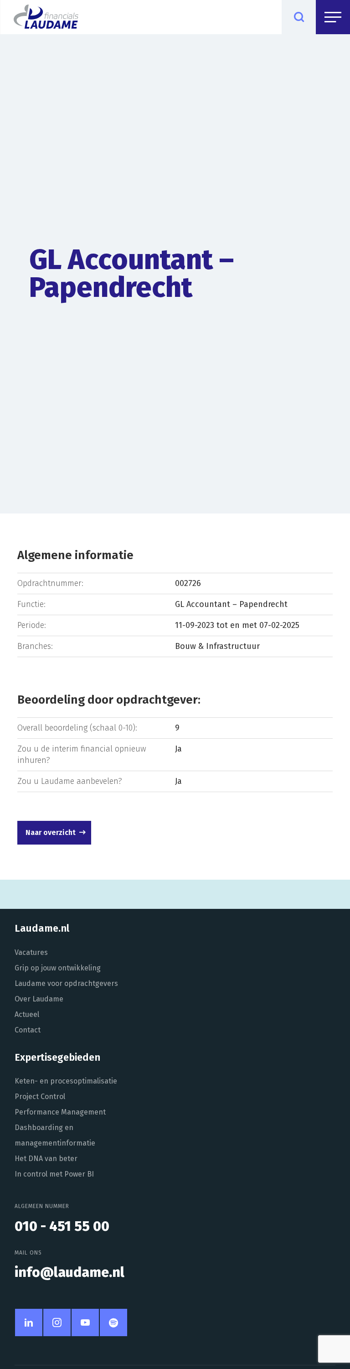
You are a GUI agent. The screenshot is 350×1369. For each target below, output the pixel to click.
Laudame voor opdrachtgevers (66, 983)
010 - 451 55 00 (62, 1226)
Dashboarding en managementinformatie (55, 1135)
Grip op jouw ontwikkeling (58, 968)
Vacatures (31, 952)
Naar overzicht (51, 832)
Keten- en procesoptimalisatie (66, 1081)
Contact (28, 1030)
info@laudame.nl (69, 1272)
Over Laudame (39, 999)
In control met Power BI (54, 1174)
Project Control (40, 1096)
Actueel (27, 1014)
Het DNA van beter (46, 1158)
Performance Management (60, 1112)
